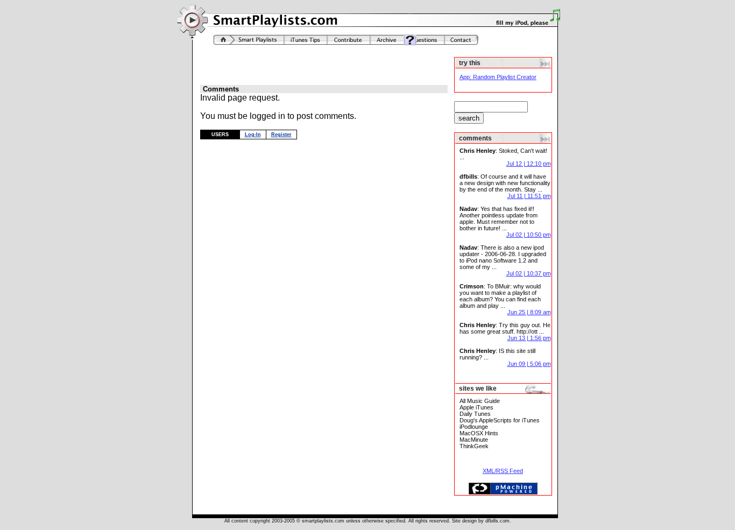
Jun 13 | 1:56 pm (529, 338)
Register (281, 134)
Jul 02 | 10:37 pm (528, 273)
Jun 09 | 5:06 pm (529, 364)
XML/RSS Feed (503, 471)
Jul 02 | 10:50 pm (528, 234)
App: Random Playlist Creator (498, 77)
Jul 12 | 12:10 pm (528, 163)
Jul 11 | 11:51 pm (529, 196)
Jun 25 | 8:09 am (529, 312)
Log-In (253, 134)
